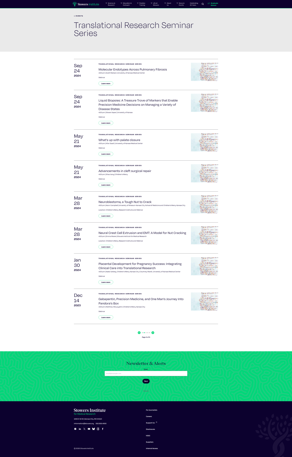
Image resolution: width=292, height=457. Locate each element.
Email (146, 369)
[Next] (152, 332)
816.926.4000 (101, 423)
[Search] (203, 4)
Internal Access (152, 448)
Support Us (150, 423)
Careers (149, 416)
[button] (110, 4)
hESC (148, 435)
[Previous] (139, 332)
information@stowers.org (84, 423)
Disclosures (150, 429)
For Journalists (151, 410)
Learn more (105, 83)
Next (146, 381)
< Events (78, 16)
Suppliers (149, 442)
